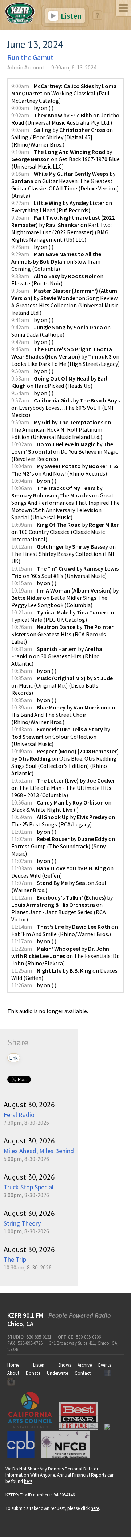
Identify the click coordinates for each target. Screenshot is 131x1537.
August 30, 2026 (29, 1104)
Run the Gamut (30, 57)
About (13, 1373)
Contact (83, 1373)
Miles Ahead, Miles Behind (39, 1151)
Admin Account (26, 67)
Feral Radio (19, 1114)
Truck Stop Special (28, 1187)
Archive (85, 1365)
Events (104, 1365)
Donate (33, 1373)
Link (13, 1058)
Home (13, 1365)
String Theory (22, 1223)
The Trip (15, 1259)
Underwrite (57, 1373)
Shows (64, 1365)
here (28, 1481)
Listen (70, 16)
